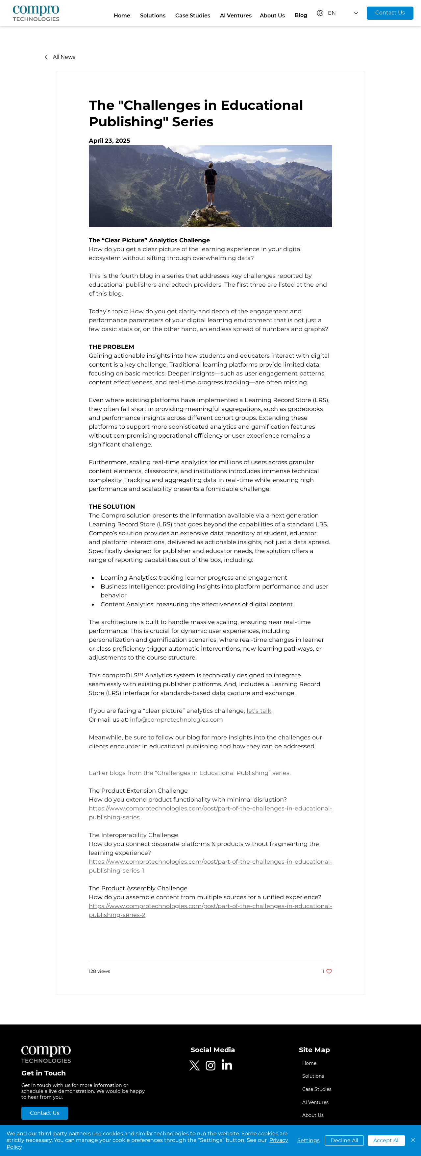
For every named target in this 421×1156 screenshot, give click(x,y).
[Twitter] (194, 1065)
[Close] (413, 1140)
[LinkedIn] (226, 1065)
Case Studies (317, 1089)
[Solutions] (366, 1076)
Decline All (344, 1140)
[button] (152, 16)
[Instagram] (210, 1065)
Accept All (386, 1140)
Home (309, 1063)
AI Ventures (315, 1102)
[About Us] (366, 1115)
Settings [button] (308, 1140)
